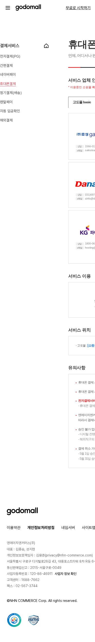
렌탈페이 (6, 102)
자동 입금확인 (10, 111)
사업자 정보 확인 (65, 574)
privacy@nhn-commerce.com (69, 555)
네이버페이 (8, 74)
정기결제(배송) (11, 93)
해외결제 (6, 120)
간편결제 (6, 65)
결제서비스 (9, 45)
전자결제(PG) (10, 56)
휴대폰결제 (8, 84)
